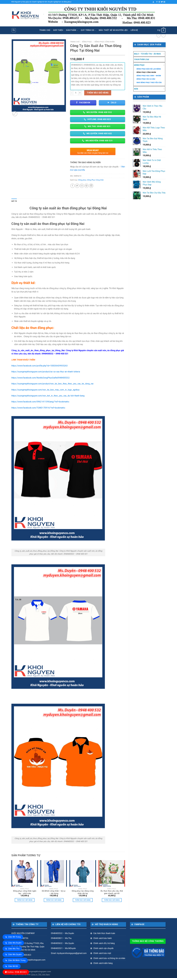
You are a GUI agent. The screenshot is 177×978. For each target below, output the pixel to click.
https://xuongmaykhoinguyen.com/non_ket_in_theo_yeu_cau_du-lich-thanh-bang (47, 395)
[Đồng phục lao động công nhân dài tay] (82, 873)
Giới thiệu (58, 30)
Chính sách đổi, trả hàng (104, 943)
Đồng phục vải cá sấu (146, 79)
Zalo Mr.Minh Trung (16, 960)
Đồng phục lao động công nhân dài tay (83, 892)
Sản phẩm (71, 30)
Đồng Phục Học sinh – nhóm (149, 76)
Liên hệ (134, 30)
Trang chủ (44, 30)
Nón (136, 89)
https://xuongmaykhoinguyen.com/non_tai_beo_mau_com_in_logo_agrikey (45, 390)
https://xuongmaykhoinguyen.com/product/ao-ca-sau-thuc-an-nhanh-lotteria (45, 371)
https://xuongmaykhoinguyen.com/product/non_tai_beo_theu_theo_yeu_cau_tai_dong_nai (52, 383)
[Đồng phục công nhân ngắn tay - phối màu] (24, 873)
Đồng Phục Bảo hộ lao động (149, 69)
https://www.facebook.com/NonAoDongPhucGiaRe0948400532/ (40, 378)
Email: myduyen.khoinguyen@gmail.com (69, 953)
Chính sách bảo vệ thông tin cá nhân (109, 958)
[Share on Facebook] (72, 186)
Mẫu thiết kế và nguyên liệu (113, 30)
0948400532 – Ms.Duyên (62, 933)
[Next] (125, 883)
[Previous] (11, 883)
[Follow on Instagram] (159, 2)
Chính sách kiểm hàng (103, 963)
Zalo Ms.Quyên (15, 954)
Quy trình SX (87, 30)
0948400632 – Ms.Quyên (62, 943)
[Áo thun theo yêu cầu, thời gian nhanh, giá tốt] (111, 873)
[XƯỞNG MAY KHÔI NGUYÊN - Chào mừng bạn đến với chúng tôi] (25, 15)
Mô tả (14, 201)
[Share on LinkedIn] (91, 186)
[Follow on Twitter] (162, 2)
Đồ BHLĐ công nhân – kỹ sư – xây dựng (53, 892)
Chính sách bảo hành (102, 938)
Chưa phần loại (141, 59)
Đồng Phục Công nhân (146, 72)
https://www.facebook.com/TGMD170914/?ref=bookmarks (38, 408)
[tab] (14, 201)
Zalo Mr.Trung (14, 937)
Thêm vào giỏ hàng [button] (25, 900)
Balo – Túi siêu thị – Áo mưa (147, 54)
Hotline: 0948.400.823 (17, 972)
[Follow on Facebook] (157, 2)
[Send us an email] (164, 2)
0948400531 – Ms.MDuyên (63, 948)
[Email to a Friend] (82, 186)
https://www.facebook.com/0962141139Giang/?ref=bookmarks (40, 401)
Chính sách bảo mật (102, 953)
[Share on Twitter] (77, 186)
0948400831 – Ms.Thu (61, 938)
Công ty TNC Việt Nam (40, 974)
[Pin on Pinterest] (86, 186)
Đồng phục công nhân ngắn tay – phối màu (24, 892)
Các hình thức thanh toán (104, 933)
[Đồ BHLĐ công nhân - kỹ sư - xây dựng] (53, 873)
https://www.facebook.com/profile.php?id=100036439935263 (39, 365)
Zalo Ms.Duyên (15, 943)
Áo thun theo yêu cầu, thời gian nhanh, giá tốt (112, 892)
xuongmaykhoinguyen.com (39, 971)
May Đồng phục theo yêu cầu (149, 82)
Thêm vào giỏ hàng (97, 92)
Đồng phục (139, 65)
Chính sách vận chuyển (103, 948)
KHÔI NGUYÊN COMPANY (23, 933)
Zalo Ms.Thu (13, 948)
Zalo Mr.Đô (13, 966)
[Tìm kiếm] (14, 30)
